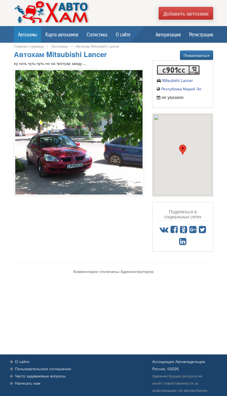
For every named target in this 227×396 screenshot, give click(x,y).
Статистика (97, 34)
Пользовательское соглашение (43, 368)
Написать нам (27, 383)
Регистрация (201, 34)
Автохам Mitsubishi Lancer (97, 46)
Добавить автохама (185, 13)
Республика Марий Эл (181, 88)
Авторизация (168, 34)
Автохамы (27, 34)
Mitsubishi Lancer (177, 80)
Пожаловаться (197, 55)
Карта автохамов (61, 34)
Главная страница (29, 46)
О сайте (123, 34)
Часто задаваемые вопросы (40, 376)
